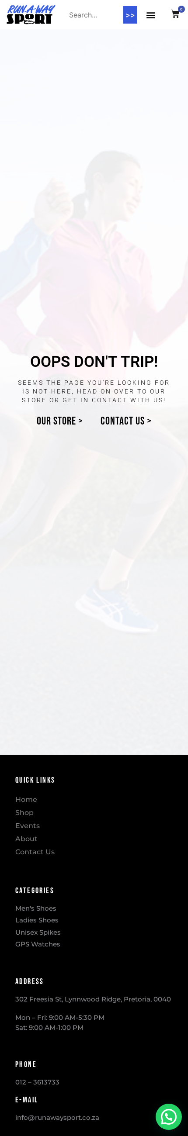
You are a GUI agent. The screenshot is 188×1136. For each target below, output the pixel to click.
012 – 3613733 (37, 1082)
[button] (151, 14)
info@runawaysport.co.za (57, 1117)
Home (26, 799)
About (26, 839)
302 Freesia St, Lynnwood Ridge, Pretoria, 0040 (93, 999)
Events (27, 826)
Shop (24, 812)
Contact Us (35, 852)
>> (130, 14)
